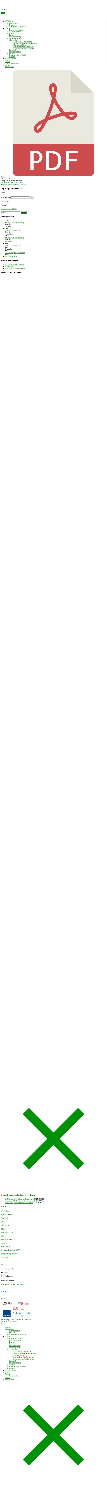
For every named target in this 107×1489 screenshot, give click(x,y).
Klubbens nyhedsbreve (16, 30)
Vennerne (4, 1243)
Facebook (4, 1291)
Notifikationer (9, 67)
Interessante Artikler (7, 1232)
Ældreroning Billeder (20, 45)
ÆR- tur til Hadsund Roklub (14, 265)
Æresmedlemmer (6, 1239)
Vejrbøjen (8, 60)
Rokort (7, 62)
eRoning (12, 53)
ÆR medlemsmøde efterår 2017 (11, 182)
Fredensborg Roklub (15, 4)
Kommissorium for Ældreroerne (23, 48)
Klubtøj (11, 33)
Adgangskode (5, 197)
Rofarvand (4, 1218)
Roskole (12, 25)
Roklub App (5, 1257)
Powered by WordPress (23, 1319)
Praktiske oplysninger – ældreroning (25, 43)
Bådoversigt (5, 1225)
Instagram (4, 1298)
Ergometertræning (15, 52)
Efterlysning (9, 266)
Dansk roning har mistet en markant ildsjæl (19, 1203)
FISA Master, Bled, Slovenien (15, 253)
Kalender (12, 57)
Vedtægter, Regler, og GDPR (10, 1250)
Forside (7, 20)
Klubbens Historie (7, 1214)
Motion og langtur (15, 38)
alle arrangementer (11, 256)
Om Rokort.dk (14, 63)
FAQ (2, 1236)
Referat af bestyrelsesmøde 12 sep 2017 (14, 184)
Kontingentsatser (14, 23)
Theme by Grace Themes (9, 1321)
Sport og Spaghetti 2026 (13, 230)
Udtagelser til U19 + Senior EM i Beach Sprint (20, 1201)
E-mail (3, 193)
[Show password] (32, 197)
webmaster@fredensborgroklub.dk (12, 1284)
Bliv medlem (9, 21)
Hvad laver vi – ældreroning (22, 42)
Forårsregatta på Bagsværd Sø (15, 268)
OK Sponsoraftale (15, 32)
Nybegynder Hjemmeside (17, 27)
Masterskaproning (15, 37)
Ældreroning (13, 40)
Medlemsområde (10, 58)
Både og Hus (5, 1221)
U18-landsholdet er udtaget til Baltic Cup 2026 (20, 1199)
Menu (3, 13)
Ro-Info (7, 28)
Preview (3, 177)
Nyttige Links (5, 1246)
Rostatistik (12, 50)
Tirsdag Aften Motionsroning (14, 223)
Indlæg (3, 1229)
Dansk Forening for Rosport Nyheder (19, 1195)
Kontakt (7, 65)
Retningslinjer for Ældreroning (23, 47)
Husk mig (6, 201)
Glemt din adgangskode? (9, 209)
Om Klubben (5, 1211)
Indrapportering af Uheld (17, 55)
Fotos (11, 35)
